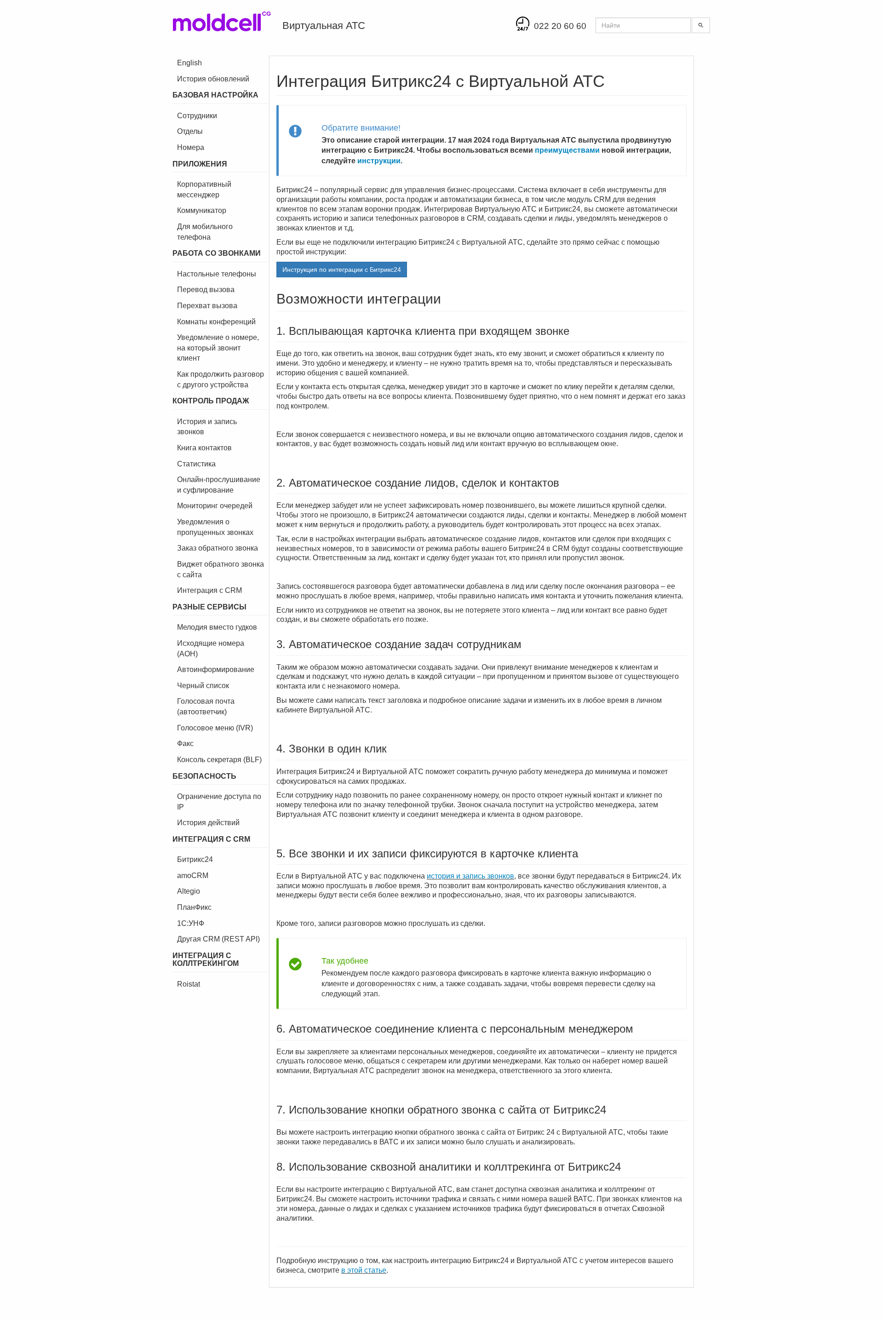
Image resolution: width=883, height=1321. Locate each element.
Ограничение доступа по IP (219, 802)
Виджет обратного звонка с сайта (220, 569)
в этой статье (363, 1270)
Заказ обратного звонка (217, 548)
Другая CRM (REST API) (218, 939)
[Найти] (701, 25)
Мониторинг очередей (214, 506)
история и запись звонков (470, 876)
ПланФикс (194, 907)
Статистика (196, 464)
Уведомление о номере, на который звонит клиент (218, 347)
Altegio (188, 891)
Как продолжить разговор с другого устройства (220, 379)
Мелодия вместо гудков (217, 627)
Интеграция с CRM (209, 590)
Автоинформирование (215, 669)
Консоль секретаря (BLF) (219, 760)
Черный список (203, 685)
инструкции (379, 161)
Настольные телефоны (216, 274)
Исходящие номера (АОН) (210, 648)
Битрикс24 (195, 859)
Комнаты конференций (216, 322)
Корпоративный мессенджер (204, 189)
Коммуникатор (201, 210)
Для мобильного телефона (205, 232)
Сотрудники (197, 116)
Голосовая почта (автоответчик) (206, 706)
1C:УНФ (190, 923)
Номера (190, 147)
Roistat (188, 984)
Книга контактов (204, 448)
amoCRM (192, 875)
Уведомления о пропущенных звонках (215, 527)
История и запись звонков (207, 427)
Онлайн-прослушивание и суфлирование (218, 485)
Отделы (190, 131)
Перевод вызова (206, 289)
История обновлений (213, 79)
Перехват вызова (207, 306)
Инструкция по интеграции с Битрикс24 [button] (341, 269)
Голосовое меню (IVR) (215, 728)
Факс (185, 743)
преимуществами (567, 150)
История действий (208, 823)
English (189, 63)
